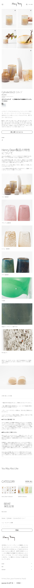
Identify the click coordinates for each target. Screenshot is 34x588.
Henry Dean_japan (8, 578)
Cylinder (9, 518)
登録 (17, 530)
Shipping (3, 96)
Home (3, 518)
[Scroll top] (31, 585)
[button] (2, 4)
